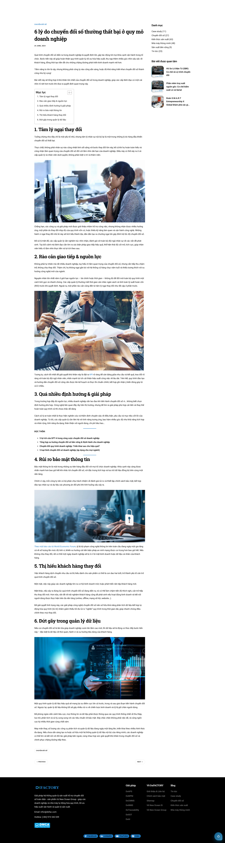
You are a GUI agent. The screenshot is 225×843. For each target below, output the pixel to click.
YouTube (123, 836)
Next (139, 762)
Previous (42, 762)
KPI (91, 374)
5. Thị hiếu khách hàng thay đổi (52, 115)
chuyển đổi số (41, 750)
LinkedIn (107, 836)
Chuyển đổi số (40, 24)
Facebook (91, 836)
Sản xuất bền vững (160, 47)
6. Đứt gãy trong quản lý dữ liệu (52, 119)
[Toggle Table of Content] (68, 92)
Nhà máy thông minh (161, 43)
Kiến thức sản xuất (160, 39)
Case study (157, 31)
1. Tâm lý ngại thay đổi (47, 96)
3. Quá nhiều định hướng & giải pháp (54, 105)
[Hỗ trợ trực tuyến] (218, 836)
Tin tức (155, 51)
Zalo (137, 836)
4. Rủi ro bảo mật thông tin (49, 110)
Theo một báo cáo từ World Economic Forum (55, 546)
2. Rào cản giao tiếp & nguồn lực (52, 101)
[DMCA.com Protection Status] (42, 825)
